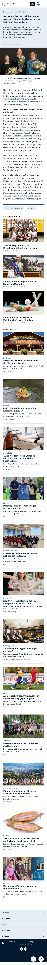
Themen (5, 913)
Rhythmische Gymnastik (13, 208)
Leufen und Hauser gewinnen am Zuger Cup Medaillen (20, 282)
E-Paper (5, 936)
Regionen (6, 918)
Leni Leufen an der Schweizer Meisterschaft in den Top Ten (18, 318)
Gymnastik (31, 208)
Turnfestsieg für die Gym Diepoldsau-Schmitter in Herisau (20, 246)
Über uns (6, 930)
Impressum (36, 942)
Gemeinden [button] (11, 4)
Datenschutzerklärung (25, 944)
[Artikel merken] (33, 959)
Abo (32, 4)
